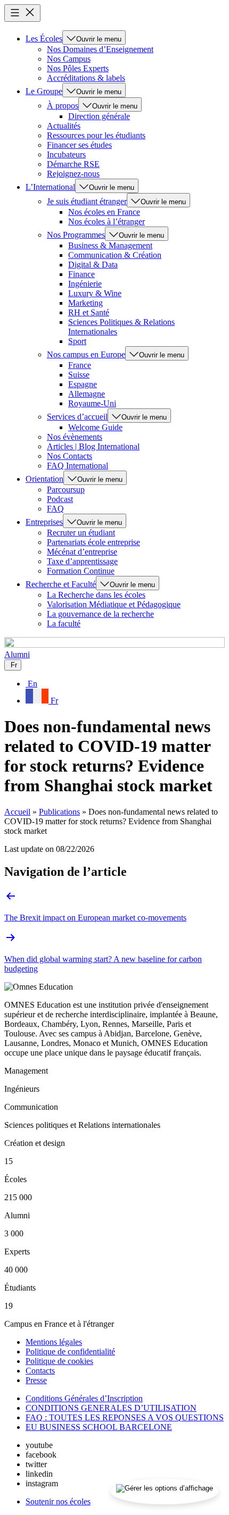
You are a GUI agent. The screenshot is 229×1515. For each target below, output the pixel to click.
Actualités (63, 125)
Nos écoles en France (104, 211)
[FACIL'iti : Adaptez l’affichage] (164, 1491)
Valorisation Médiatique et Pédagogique (114, 604)
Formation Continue (80, 570)
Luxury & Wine (94, 293)
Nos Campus (69, 58)
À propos (62, 105)
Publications (59, 811)
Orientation (44, 478)
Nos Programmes (76, 234)
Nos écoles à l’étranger (106, 221)
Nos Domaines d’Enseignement (100, 49)
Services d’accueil (77, 416)
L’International (50, 186)
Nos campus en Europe (86, 354)
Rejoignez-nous (73, 173)
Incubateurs (66, 154)
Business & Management (110, 245)
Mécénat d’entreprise (82, 551)
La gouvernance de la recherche (100, 613)
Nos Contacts (69, 456)
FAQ (55, 508)
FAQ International (77, 465)
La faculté (63, 623)
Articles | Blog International (93, 446)
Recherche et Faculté (61, 584)
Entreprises (44, 521)
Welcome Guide (95, 427)
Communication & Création (114, 255)
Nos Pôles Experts (78, 68)
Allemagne (86, 393)
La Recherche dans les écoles (96, 594)
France (79, 365)
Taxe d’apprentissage (82, 561)
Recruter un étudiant (81, 532)
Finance (81, 274)
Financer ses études (79, 144)
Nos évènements (74, 436)
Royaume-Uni (92, 403)
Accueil (17, 811)
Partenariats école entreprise (93, 542)
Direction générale (99, 116)
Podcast (60, 499)
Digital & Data (93, 264)
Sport (77, 341)
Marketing (85, 302)
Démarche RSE (73, 164)
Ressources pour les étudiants (96, 135)
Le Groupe (44, 91)
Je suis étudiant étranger (87, 201)
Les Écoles (44, 38)
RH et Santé (88, 312)
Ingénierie (85, 283)
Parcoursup (66, 489)
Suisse (78, 374)
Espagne (82, 384)
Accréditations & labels (86, 77)
